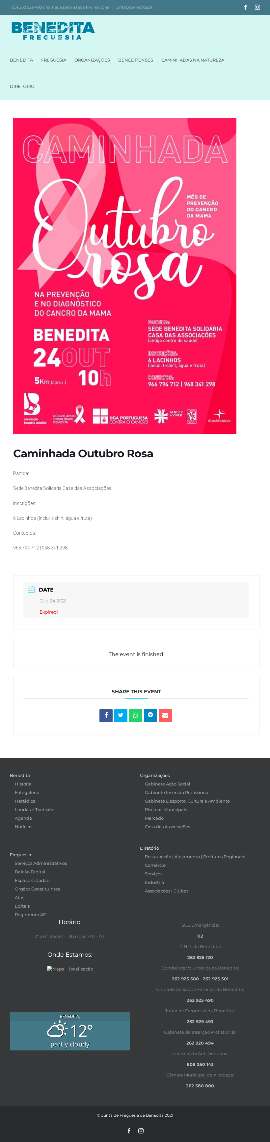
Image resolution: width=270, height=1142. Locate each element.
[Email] (165, 715)
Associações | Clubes (166, 890)
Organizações (155, 775)
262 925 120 (200, 957)
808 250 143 (200, 1064)
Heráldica (25, 801)
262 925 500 (185, 978)
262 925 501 (216, 978)
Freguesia (20, 854)
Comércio (155, 865)
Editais (22, 906)
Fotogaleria (27, 792)
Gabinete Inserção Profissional (177, 792)
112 (200, 936)
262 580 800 (200, 1085)
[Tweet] (120, 715)
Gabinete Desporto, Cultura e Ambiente (187, 801)
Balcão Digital (30, 871)
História (23, 783)
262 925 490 (200, 1000)
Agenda (23, 818)
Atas (19, 897)
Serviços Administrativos (41, 863)
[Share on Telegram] (150, 715)
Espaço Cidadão (32, 880)
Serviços (153, 873)
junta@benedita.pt (134, 7)
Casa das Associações (167, 826)
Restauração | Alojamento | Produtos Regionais (195, 856)
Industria (154, 882)
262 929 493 (200, 1021)
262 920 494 (200, 1043)
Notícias (23, 826)
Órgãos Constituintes (37, 888)
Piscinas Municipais (166, 809)
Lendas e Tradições (35, 809)
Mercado (154, 818)
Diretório (149, 848)
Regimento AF (30, 914)
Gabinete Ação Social (167, 783)
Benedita (20, 775)
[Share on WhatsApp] (135, 715)
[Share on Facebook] (106, 715)
